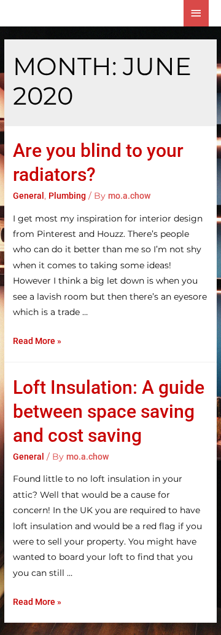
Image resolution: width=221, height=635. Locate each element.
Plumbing (67, 196)
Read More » (37, 341)
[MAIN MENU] (196, 13)
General (28, 196)
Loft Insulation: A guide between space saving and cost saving (108, 411)
